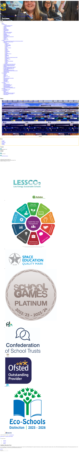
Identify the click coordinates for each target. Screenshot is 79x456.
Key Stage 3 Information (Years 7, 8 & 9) (9, 67)
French (6, 52)
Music (6, 56)
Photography (7, 58)
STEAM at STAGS (6, 71)
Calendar (3, 140)
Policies (3, 143)
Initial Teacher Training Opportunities (8, 93)
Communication (6, 75)
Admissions (5, 24)
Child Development (7, 44)
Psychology (6, 60)
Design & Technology (8, 47)
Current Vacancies (6, 92)
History (6, 54)
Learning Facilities (6, 69)
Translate (8, 19)
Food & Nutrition (7, 51)
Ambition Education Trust (7, 26)
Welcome (5, 83)
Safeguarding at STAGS (7, 89)
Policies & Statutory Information (8, 32)
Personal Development (7, 35)
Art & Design (7, 43)
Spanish (6, 63)
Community (5, 27)
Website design (2, 436)
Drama (6, 48)
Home (3, 23)
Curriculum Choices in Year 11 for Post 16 (9, 64)
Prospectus (5, 33)
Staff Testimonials (6, 94)
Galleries (3, 141)
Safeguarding (3, 88)
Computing (6, 46)
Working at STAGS (6, 90)
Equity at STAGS (6, 29)
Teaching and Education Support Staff (9, 36)
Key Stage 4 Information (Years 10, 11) (9, 68)
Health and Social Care (8, 53)
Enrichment (5, 66)
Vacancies (3, 144)
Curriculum (5, 42)
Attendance (5, 73)
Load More (40, 136)
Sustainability (5, 34)
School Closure (6, 79)
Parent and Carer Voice (7, 76)
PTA (4, 77)
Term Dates (5, 37)
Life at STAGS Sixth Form (7, 85)
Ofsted (4, 31)
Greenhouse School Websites (9, 436)
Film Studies (7, 50)
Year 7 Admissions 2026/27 (8, 25)
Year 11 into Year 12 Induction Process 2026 (9, 87)
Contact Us (5, 28)
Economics (6, 49)
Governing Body (6, 30)
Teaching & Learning (6, 72)
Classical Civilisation (8, 45)
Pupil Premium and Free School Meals (9, 78)
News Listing (4, 142)
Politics (6, 59)
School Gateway (6, 80)
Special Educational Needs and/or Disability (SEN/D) (11, 70)
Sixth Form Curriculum (7, 86)
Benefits (5, 91)
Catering (5, 74)
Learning (3, 40)
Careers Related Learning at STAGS (8, 41)
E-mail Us (22, 13)
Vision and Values (6, 39)
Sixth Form (3, 82)
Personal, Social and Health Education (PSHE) (11, 57)
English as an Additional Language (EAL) (9, 65)
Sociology (6, 62)
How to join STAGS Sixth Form (8, 84)
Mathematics (7, 55)
